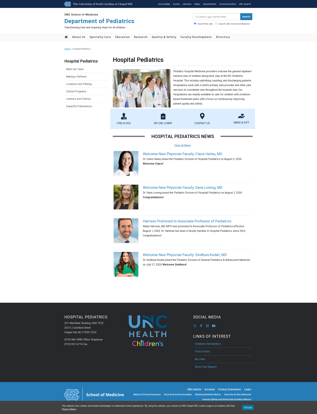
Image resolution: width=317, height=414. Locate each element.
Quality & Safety (164, 37)
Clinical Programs (76, 91)
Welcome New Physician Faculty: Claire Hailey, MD (182, 154)
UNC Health (194, 389)
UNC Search (245, 3)
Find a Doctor (202, 351)
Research (140, 37)
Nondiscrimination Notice (208, 394)
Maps (197, 3)
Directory (223, 37)
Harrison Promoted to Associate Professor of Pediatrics (187, 221)
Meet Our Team (75, 69)
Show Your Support (206, 366)
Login (247, 389)
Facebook (201, 325)
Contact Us (202, 123)
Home (66, 37)
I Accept (248, 407)
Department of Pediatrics (99, 21)
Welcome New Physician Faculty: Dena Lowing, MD (182, 187)
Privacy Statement (229, 389)
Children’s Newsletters (208, 343)
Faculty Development (196, 37)
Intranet (210, 389)
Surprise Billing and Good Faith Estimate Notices (226, 399)
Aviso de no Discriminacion (237, 394)
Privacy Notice (69, 409)
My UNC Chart (163, 123)
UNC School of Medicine (81, 14)
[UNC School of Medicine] (94, 394)
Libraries (187, 3)
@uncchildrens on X (194, 325)
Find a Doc (124, 123)
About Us (78, 37)
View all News (182, 145)
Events (176, 3)
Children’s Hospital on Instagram (207, 325)
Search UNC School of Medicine (234, 23)
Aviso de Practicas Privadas (178, 394)
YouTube (213, 325)
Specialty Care (100, 37)
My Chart (200, 359)
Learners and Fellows (78, 98)
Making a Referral (76, 76)
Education (122, 37)
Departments (209, 3)
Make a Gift (241, 122)
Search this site (205, 23)
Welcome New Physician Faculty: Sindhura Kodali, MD (185, 255)
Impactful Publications (79, 106)
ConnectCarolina (227, 3)
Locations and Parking (79, 84)
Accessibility (164, 3)
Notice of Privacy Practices (147, 394)
